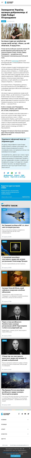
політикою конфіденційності (10, 452)
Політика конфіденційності (19, 445)
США (22, 175)
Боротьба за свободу (18, 177)
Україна (6, 177)
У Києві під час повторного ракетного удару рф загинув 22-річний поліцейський (14, 358)
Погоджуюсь (15, 456)
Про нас (5, 445)
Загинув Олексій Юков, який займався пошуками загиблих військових (13, 290)
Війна (4, 209)
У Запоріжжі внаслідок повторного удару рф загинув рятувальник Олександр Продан (14, 259)
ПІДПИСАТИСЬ (26, 196)
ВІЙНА (3, 21)
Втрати (16, 175)
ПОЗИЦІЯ (4, 424)
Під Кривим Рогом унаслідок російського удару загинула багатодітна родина (13, 392)
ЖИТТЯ (3, 439)
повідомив (15, 61)
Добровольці (8, 175)
